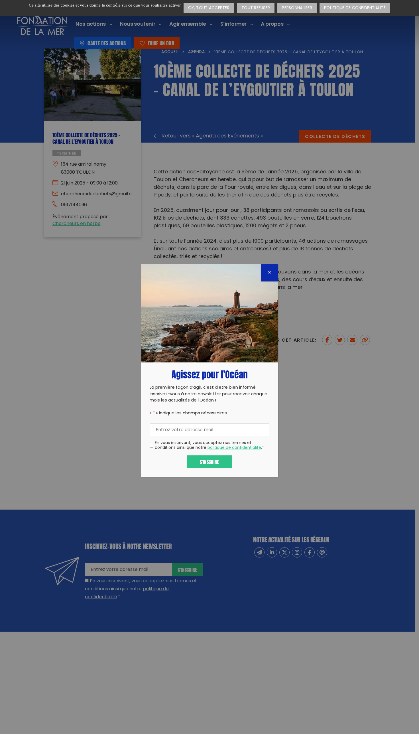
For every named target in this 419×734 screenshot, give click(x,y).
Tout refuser (255, 8)
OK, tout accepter (208, 8)
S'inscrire (209, 461)
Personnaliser (297, 8)
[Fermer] (269, 272)
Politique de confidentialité (355, 8)
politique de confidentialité (234, 448)
